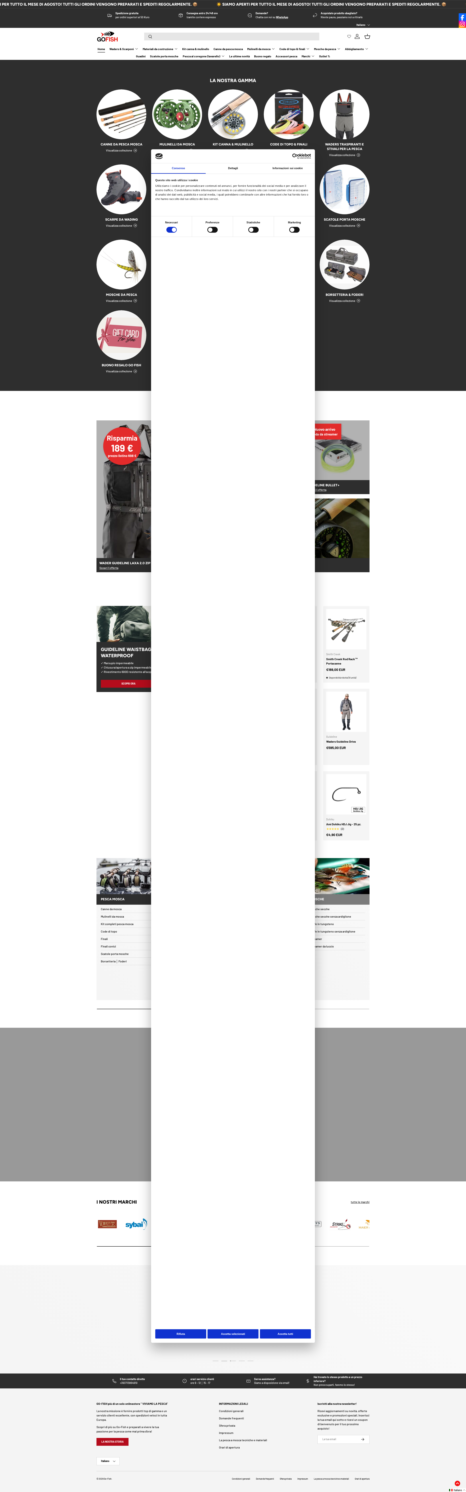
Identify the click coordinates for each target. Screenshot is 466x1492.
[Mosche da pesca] (121, 264)
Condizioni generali (231, 1411)
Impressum (226, 1432)
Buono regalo (262, 56)
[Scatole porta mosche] (345, 189)
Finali (104, 939)
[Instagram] (462, 24)
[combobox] (231, 36)
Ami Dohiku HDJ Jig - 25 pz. (343, 824)
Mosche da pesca (325, 49)
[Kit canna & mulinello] (233, 114)
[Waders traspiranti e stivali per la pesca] (345, 114)
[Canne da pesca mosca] (121, 114)
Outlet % (324, 56)
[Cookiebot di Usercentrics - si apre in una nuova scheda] (295, 156)
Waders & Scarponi (121, 49)
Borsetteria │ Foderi (114, 961)
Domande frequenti (231, 1418)
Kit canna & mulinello (195, 49)
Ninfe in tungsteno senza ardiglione (332, 931)
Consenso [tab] (178, 168)
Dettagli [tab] (233, 168)
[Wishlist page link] (349, 36)
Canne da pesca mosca (228, 49)
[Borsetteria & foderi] (345, 264)
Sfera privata (227, 1425)
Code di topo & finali (292, 49)
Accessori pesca (286, 56)
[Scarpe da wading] (121, 189)
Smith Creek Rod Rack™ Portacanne (342, 661)
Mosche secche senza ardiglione (330, 916)
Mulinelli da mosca (258, 49)
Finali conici (108, 946)
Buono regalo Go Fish (121, 365)
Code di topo (109, 931)
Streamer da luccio (322, 946)
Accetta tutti (285, 1333)
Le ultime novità (239, 56)
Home (101, 49)
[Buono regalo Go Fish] (121, 335)
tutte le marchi (360, 1202)
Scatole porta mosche (164, 56)
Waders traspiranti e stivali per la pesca (344, 146)
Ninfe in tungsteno (322, 924)
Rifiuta (181, 1333)
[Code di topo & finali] (289, 114)
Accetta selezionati (233, 1333)
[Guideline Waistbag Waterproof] (128, 624)
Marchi (306, 56)
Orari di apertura (229, 1447)
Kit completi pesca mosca (117, 924)
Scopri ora (128, 683)
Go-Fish (108, 1478)
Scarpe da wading (121, 220)
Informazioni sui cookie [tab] (288, 168)
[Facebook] (462, 17)
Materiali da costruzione (158, 49)
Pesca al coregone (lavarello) (201, 56)
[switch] (212, 230)
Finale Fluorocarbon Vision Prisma (49, 1478)
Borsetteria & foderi (344, 295)
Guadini (141, 56)
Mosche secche (320, 909)
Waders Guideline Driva (341, 741)
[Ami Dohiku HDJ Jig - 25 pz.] (346, 794)
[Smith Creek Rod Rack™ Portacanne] (346, 629)
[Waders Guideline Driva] (346, 712)
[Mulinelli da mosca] (177, 114)
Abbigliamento (354, 49)
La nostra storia (112, 1441)
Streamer (316, 939)
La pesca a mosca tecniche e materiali (243, 1440)
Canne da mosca (111, 909)
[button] (457, 1490)
